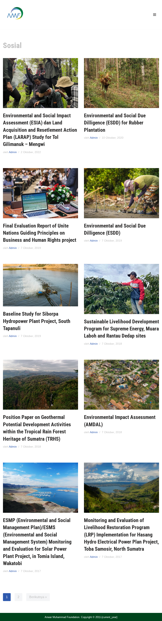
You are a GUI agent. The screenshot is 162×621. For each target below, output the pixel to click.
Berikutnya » (38, 597)
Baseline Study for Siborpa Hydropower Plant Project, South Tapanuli (36, 321)
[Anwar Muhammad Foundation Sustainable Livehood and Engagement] (15, 14)
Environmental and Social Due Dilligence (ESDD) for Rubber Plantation (115, 123)
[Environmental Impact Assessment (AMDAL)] (121, 385)
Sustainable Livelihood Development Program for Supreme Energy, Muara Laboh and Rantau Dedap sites (121, 329)
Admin (13, 152)
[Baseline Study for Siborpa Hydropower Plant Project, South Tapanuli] (40, 285)
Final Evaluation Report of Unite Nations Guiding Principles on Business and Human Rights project (39, 233)
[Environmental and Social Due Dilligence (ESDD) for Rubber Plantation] (121, 83)
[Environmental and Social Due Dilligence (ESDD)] (121, 193)
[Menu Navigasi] (154, 14)
